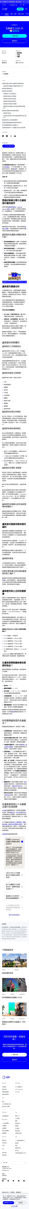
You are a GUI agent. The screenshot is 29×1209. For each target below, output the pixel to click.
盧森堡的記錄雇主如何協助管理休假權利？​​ (14, 107)
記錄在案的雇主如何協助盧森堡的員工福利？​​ (14, 116)
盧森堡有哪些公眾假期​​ (9, 96)
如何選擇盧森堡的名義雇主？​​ (10, 125)
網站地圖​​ (17, 1130)
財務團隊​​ (4, 1128)
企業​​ (3, 1145)
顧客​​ (16, 1121)
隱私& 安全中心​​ (5, 1192)
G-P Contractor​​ (19, 1089)
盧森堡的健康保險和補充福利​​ (10, 110)
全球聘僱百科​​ (5, 1116)
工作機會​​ (17, 1118)
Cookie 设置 (14, 1206)
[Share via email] (15, 136)
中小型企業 (19, 812)
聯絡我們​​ (4, 1175)
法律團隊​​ (4, 1125)
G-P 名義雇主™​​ (19, 1086)
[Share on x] (11, 136)
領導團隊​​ (4, 1133)
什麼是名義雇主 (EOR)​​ (20, 1153)
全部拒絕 (20, 1202)
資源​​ (16, 1145)
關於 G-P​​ (17, 1116)
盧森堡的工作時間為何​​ (9, 93)
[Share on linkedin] (3, 136)
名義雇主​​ (4, 1086)
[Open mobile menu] (26, 9)
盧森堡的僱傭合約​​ (7, 88)
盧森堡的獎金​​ (7, 113)
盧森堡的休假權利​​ (7, 91)
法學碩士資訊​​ (18, 1133)
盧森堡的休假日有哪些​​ (9, 99)
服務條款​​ (13, 1192)
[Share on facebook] (7, 136)
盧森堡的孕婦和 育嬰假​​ (10, 104)
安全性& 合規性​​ (6, 1106)
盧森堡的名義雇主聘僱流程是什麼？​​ (13, 86)
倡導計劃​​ (4, 1155)
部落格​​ (16, 1143)
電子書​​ (16, 1150)
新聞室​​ (16, 1126)
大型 (24, 812)
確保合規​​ (4, 1089)
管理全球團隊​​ (5, 1091)
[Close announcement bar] (28, 1)
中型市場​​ (4, 1143)
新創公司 (12, 812)
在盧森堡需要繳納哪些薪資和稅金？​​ (12, 122)
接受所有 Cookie (8, 1202)
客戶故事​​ (4, 1152)
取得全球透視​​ (5, 1094)
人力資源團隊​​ (5, 1123)
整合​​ (3, 1101)
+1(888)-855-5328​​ (7, 1168)
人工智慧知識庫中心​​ (20, 1140)
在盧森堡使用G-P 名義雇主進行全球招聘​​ (13, 127)
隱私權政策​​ (18, 1192)
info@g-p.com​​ (5, 1170)
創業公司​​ (4, 1140)
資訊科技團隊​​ (5, 1130)
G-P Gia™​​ (17, 1091)
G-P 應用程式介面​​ (6, 1104)
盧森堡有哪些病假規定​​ (9, 101)
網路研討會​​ (18, 1148)
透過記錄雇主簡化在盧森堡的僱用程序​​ (13, 83)
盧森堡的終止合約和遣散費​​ (10, 120)
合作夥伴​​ (17, 1128)
